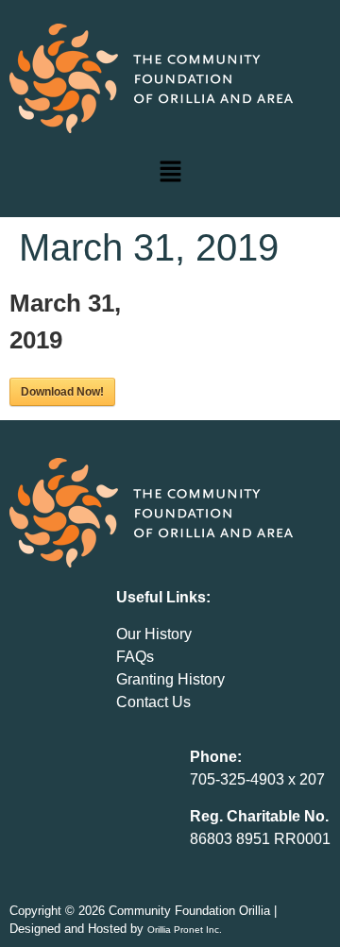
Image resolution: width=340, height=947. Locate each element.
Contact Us (153, 702)
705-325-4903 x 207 (257, 779)
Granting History (170, 679)
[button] (170, 173)
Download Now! (62, 391)
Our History (154, 634)
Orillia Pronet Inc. (184, 929)
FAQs (135, 657)
